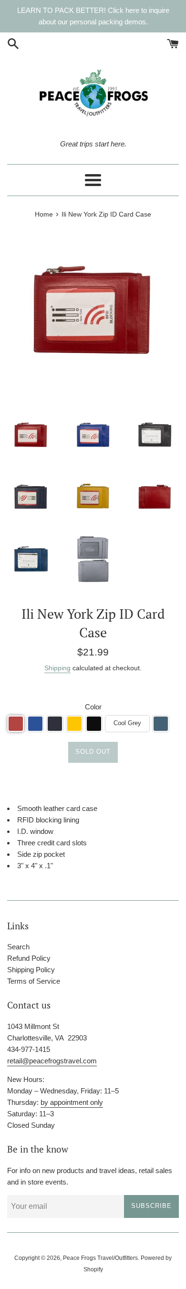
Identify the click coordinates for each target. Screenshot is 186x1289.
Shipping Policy (31, 970)
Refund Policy (29, 958)
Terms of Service (33, 981)
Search (18, 947)
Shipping (57, 668)
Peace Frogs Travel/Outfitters (100, 1258)
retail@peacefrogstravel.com (52, 1061)
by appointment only (72, 1102)
